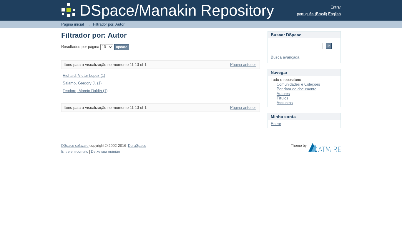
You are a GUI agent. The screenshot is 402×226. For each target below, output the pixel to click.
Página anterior (243, 64)
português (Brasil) (312, 14)
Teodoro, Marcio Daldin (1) (85, 91)
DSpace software (75, 146)
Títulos (282, 98)
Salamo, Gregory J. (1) (82, 83)
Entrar (335, 7)
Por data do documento (296, 89)
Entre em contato (74, 151)
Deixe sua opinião (105, 151)
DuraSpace (137, 146)
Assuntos (285, 103)
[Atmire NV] (324, 149)
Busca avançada (285, 57)
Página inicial (72, 24)
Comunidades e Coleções (298, 84)
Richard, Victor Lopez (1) (84, 75)
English (334, 14)
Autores (283, 94)
